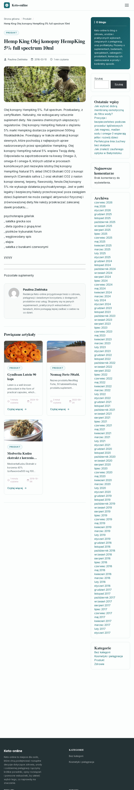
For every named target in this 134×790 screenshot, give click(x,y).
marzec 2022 (102, 390)
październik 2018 (104, 550)
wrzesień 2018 (103, 554)
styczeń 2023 (102, 351)
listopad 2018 (102, 546)
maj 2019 (99, 523)
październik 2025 (104, 222)
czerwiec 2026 (103, 202)
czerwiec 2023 (103, 331)
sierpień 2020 (102, 464)
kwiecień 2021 (102, 433)
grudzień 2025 (103, 214)
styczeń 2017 (102, 632)
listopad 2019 (102, 499)
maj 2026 (100, 206)
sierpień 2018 (102, 558)
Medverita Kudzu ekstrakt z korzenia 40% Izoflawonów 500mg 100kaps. (20, 460)
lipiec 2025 (100, 233)
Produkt (11, 32)
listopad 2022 (102, 359)
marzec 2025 (102, 249)
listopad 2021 (102, 405)
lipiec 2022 (100, 374)
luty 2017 (100, 628)
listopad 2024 (102, 265)
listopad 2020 (102, 452)
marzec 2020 (102, 484)
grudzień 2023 (103, 308)
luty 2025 (100, 253)
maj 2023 (99, 335)
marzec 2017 (102, 625)
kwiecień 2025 (103, 245)
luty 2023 (100, 347)
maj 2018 (99, 570)
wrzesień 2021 (103, 413)
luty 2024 (100, 300)
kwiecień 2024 (103, 292)
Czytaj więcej (15, 409)
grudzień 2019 (103, 495)
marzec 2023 (102, 343)
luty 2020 (100, 488)
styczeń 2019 (102, 538)
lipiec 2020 (101, 468)
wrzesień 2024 (103, 272)
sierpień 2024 (102, 276)
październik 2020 (105, 456)
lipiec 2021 (100, 421)
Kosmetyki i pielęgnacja (108, 656)
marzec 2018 (102, 578)
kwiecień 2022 (103, 386)
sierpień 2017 (102, 605)
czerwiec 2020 (103, 472)
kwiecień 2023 (103, 339)
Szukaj (98, 78)
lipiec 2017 (100, 609)
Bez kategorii (102, 652)
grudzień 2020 (103, 448)
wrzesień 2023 (103, 319)
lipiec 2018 (100, 562)
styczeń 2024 (102, 304)
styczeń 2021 (102, 445)
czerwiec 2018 (103, 566)
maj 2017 (99, 617)
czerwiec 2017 (103, 613)
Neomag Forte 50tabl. (65, 374)
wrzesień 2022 (103, 366)
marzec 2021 (102, 437)
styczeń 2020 (102, 492)
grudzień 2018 (103, 542)
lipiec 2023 (100, 327)
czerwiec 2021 (103, 425)
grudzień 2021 (102, 402)
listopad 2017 (102, 593)
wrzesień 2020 (103, 460)
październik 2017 (104, 597)
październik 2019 (104, 503)
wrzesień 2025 (103, 226)
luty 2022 (100, 394)
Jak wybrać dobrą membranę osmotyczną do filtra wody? (109, 110)
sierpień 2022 (102, 370)
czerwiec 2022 (103, 378)
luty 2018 (100, 581)
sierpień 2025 (102, 229)
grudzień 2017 (103, 589)
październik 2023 (104, 315)
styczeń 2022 (102, 398)
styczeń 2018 (102, 585)
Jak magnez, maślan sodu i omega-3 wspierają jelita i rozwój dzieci (110, 133)
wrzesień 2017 (103, 601)
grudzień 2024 (103, 261)
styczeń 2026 (102, 210)
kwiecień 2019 (102, 527)
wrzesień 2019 (103, 507)
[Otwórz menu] (127, 5)
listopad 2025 (102, 218)
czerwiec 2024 (103, 284)
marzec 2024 (102, 296)
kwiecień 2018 (102, 574)
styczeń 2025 (102, 257)
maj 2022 (99, 382)
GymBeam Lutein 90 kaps (21, 376)
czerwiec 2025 (103, 237)
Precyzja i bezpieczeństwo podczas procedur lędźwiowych (110, 121)
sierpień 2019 (102, 511)
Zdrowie (99, 664)
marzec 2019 (102, 531)
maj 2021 (99, 429)
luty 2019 (100, 535)
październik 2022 (104, 362)
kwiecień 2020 (103, 480)
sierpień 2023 (102, 323)
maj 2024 (100, 288)
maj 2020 (100, 476)
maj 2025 (99, 241)
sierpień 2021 (102, 417)
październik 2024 (105, 269)
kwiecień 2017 (102, 621)
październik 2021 (104, 409)
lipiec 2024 (101, 280)
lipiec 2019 (100, 515)
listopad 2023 (102, 312)
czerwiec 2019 (103, 519)
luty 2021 (99, 441)
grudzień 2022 (103, 355)
